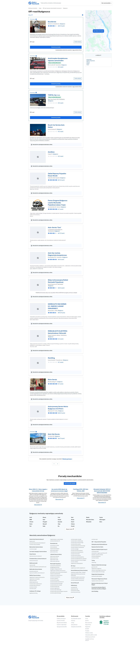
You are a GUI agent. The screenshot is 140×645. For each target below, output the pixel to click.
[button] (91, 635)
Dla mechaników (106, 3)
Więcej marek (69, 529)
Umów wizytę (78, 41)
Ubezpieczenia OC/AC (76, 626)
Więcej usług (69, 597)
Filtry (29, 15)
